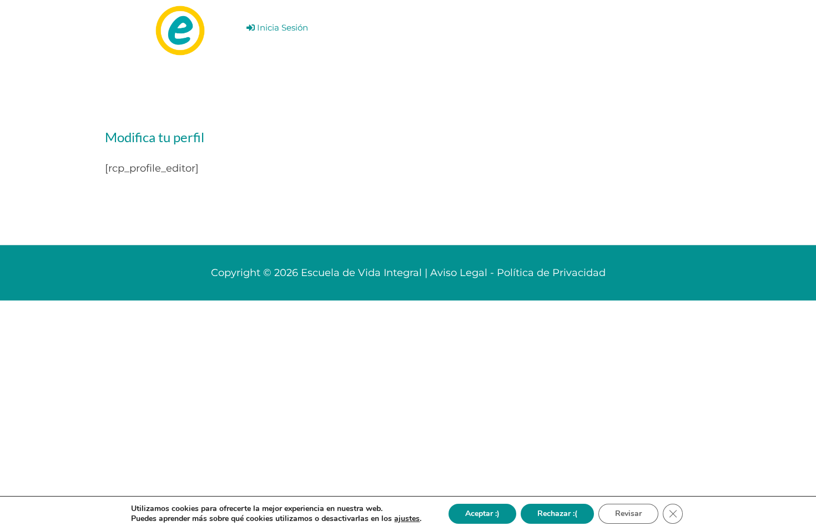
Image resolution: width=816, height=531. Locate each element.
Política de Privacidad (551, 273)
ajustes (407, 519)
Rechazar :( (557, 513)
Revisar (628, 513)
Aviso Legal (458, 273)
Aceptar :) (482, 513)
